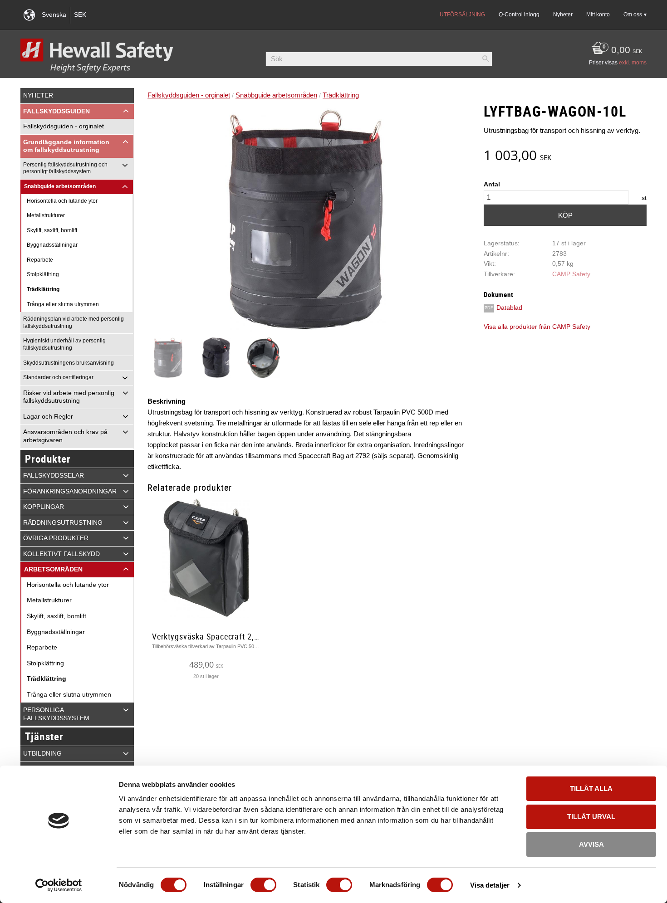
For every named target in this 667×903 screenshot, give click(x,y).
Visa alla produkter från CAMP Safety (537, 326)
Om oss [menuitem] (632, 14)
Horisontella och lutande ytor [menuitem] (62, 201)
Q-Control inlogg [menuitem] (519, 14)
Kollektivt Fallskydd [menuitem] (61, 554)
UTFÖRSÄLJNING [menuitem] (462, 14)
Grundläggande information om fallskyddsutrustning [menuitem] (66, 146)
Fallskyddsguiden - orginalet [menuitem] (63, 126)
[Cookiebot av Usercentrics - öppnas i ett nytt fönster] (58, 885)
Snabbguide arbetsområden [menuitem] (60, 186)
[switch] (263, 885)
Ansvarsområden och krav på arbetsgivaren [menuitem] (65, 436)
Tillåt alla (591, 788)
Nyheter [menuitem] (563, 14)
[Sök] (485, 59)
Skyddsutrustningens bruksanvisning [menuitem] (68, 363)
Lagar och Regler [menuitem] (48, 416)
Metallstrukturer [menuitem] (46, 215)
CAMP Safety (571, 274)
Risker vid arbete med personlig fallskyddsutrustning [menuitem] (68, 397)
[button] (126, 111)
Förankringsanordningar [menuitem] (70, 491)
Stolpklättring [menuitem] (43, 274)
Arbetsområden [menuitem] (53, 569)
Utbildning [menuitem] (42, 753)
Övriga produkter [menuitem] (55, 538)
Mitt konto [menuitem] (598, 14)
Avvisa (591, 844)
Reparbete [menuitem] (40, 260)
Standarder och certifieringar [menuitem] (58, 377)
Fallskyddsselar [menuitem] (53, 475)
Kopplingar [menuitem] (43, 506)
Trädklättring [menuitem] (43, 289)
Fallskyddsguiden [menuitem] (56, 111)
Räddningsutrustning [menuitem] (63, 522)
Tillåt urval (591, 816)
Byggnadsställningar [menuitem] (52, 245)
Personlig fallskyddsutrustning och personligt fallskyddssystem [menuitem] (65, 168)
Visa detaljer (490, 885)
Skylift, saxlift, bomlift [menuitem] (52, 230)
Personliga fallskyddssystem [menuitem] (56, 714)
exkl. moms (633, 62)
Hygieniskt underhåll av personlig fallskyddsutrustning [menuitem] (64, 344)
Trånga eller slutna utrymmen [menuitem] (63, 304)
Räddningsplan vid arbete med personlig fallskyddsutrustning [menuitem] (73, 322)
